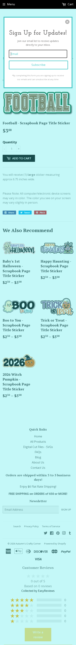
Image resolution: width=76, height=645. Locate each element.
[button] (67, 22)
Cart (70, 4)
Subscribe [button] (38, 65)
